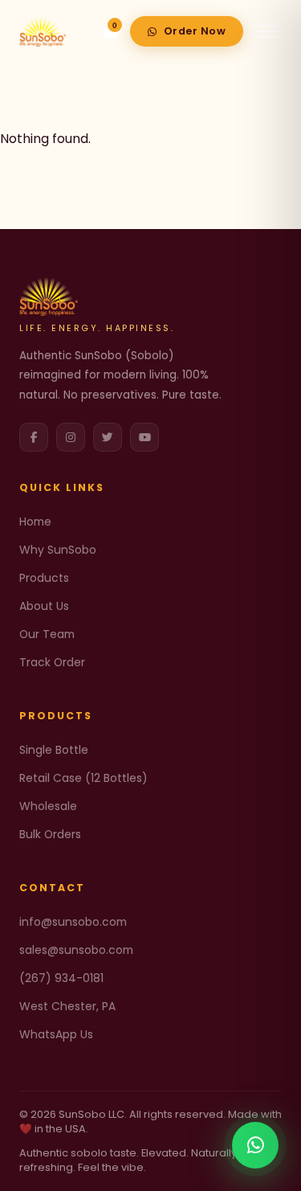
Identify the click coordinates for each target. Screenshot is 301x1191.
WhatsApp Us (56, 1034)
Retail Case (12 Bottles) (83, 778)
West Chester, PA (67, 1006)
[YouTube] (144, 437)
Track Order (52, 662)
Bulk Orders (50, 834)
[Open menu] (269, 31)
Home (35, 522)
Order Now (195, 31)
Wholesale (48, 806)
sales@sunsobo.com (76, 950)
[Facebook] (33, 437)
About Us (44, 606)
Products (44, 578)
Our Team (47, 634)
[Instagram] (70, 437)
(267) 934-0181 (61, 978)
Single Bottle (53, 750)
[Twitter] (107, 437)
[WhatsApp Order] (255, 1145)
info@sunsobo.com (73, 922)
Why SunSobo (57, 550)
